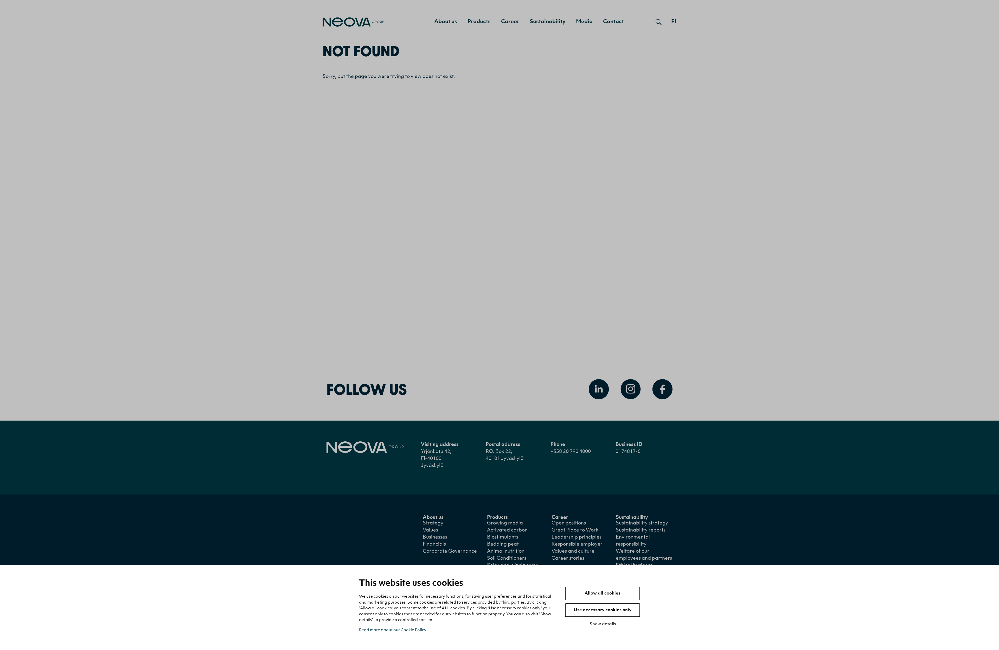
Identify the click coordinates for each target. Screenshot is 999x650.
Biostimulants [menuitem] (502, 537)
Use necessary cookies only (602, 610)
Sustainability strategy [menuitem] (642, 523)
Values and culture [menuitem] (573, 551)
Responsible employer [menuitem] (577, 544)
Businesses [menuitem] (435, 537)
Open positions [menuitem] (569, 523)
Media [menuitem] (584, 21)
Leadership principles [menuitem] (576, 537)
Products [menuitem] (479, 21)
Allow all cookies (602, 593)
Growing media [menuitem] (505, 523)
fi (673, 21)
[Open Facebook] (662, 389)
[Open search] (658, 21)
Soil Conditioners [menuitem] (506, 558)
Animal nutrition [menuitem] (505, 551)
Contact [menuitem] (613, 21)
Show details (603, 624)
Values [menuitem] (430, 530)
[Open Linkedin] (599, 389)
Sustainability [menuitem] (548, 21)
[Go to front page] (353, 22)
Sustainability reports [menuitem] (640, 530)
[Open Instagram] (630, 389)
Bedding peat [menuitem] (503, 544)
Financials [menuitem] (434, 544)
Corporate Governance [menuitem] (450, 551)
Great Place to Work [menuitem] (575, 530)
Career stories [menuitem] (568, 558)
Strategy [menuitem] (433, 523)
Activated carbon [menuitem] (507, 530)
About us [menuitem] (445, 21)
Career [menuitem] (510, 21)
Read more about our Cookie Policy (392, 630)
